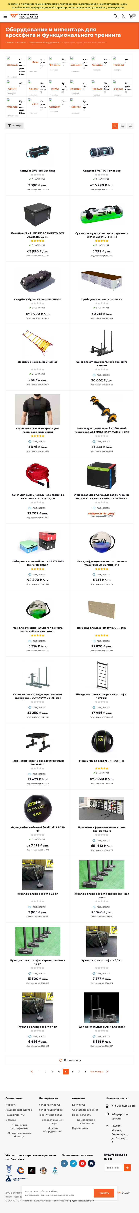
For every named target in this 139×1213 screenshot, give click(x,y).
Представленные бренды (19, 1135)
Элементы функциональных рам (86, 62)
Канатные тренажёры (107, 61)
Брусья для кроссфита (128, 86)
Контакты (78, 1104)
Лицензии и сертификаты (19, 1126)
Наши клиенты (15, 1114)
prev (32, 1071)
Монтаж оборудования (52, 1130)
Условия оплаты (49, 1104)
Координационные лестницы (86, 85)
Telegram (73, 1163)
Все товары (96, 1071)
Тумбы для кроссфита (64, 86)
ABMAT (22, 83)
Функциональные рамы (64, 61)
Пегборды (128, 59)
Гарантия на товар (50, 1114)
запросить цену (101, 513)
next (107, 1071)
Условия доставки (51, 1109)
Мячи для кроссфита (43, 62)
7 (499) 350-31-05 (123, 1106)
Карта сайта (80, 1128)
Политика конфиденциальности (73, 1200)
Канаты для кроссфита (43, 86)
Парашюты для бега (107, 86)
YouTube (82, 1163)
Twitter (91, 1163)
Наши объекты (81, 1114)
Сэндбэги (64, 101)
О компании (14, 1098)
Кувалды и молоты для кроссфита (22, 107)
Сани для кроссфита (43, 104)
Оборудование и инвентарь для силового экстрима (22, 66)
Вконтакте (64, 1163)
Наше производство (18, 1109)
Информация (48, 1098)
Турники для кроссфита (86, 104)
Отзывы (10, 1119)
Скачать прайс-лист (85, 1109)
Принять (104, 1192)
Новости (10, 1104)
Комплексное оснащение (86, 1121)
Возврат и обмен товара (53, 1121)
